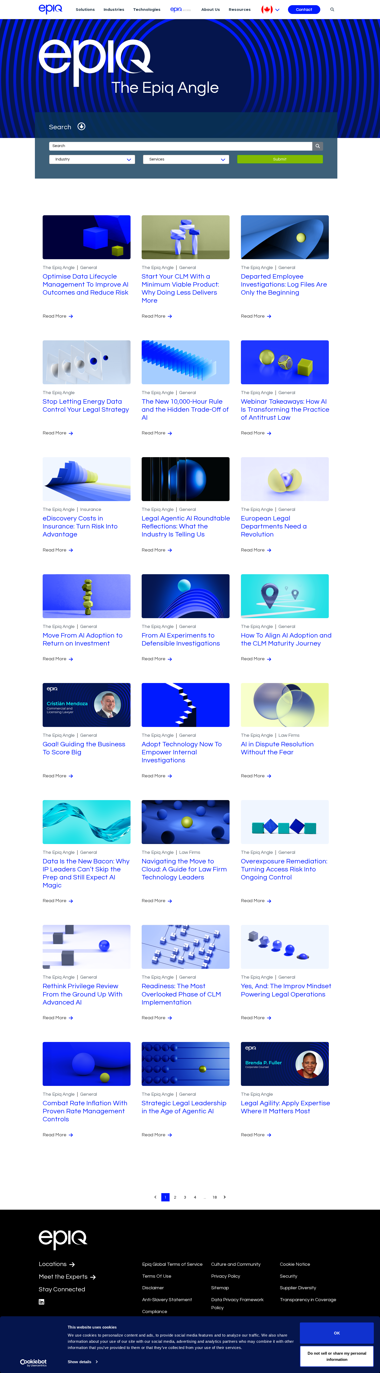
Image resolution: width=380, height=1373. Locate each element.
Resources (240, 9)
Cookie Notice (295, 1264)
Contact (304, 9)
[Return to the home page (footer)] (51, 9)
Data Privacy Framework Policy (237, 1303)
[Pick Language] (270, 9)
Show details (79, 1362)
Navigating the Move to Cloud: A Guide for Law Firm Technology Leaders (184, 869)
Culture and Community (236, 1264)
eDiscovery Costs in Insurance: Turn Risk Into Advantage (80, 526)
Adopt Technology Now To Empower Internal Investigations (182, 752)
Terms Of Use (156, 1276)
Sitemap (220, 1287)
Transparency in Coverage (308, 1299)
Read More (55, 316)
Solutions (85, 9)
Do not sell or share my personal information (337, 1356)
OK (337, 1333)
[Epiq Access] (181, 9)
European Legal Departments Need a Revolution (274, 526)
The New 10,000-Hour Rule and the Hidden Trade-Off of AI (185, 409)
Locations (53, 1264)
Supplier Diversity (298, 1287)
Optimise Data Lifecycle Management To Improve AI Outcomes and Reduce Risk (85, 284)
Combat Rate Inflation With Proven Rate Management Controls (85, 1111)
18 (214, 1197)
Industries (114, 9)
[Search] (331, 9)
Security (288, 1276)
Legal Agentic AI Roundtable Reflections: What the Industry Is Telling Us (186, 526)
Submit (280, 159)
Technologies (147, 9)
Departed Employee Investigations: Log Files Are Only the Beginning (284, 284)
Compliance (154, 1311)
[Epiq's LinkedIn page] (41, 1302)
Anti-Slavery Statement (167, 1299)
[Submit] (317, 146)
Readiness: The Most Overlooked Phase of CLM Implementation (181, 994)
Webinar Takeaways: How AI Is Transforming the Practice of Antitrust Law (285, 409)
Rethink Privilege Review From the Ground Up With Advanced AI (83, 994)
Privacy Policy (225, 1276)
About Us (210, 9)
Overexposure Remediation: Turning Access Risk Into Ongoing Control (284, 869)
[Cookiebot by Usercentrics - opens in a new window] (33, 1363)
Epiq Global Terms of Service (172, 1264)
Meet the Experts (64, 1277)
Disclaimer (153, 1287)
